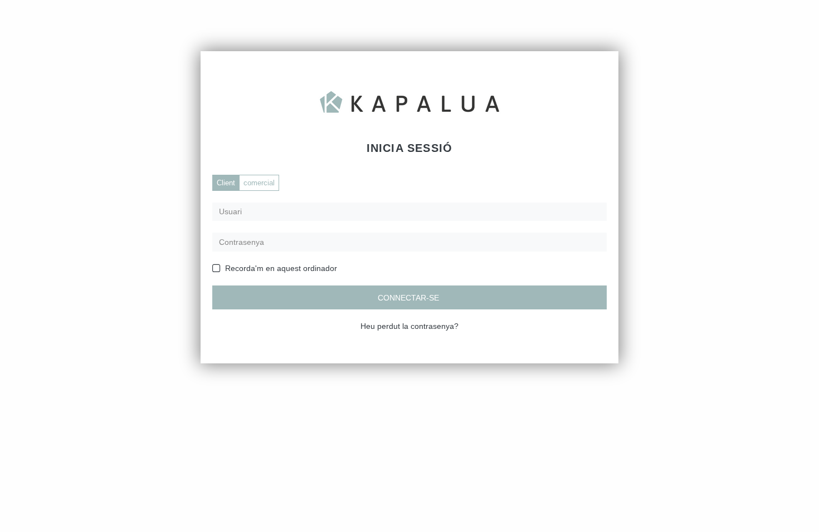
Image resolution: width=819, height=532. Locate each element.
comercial (259, 183)
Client (226, 183)
